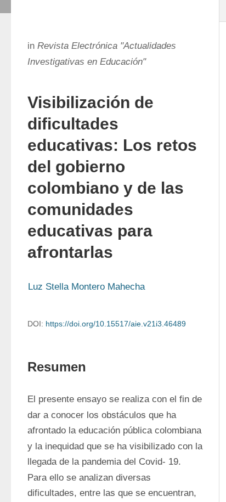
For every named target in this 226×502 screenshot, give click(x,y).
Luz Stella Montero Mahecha (86, 286)
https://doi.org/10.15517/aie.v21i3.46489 (116, 323)
